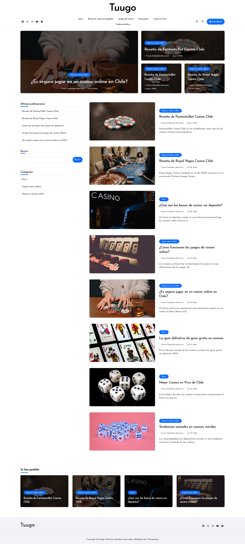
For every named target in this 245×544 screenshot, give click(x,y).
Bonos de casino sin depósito (100, 19)
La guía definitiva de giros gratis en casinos (191, 338)
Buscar (24, 151)
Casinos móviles (122, 24)
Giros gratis (143, 19)
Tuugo (122, 8)
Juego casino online (31, 187)
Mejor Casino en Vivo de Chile (181, 382)
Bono (24, 179)
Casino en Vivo (160, 19)
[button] (134, 62)
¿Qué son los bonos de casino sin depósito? (43, 126)
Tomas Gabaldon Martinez (72, 89)
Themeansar (152, 539)
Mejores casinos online (79, 75)
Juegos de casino (125, 19)
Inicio (80, 19)
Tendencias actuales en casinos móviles (187, 427)
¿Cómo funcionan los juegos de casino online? (44, 133)
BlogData (139, 539)
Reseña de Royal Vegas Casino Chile (40, 119)
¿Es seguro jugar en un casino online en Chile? (44, 140)
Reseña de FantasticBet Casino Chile (79, 81)
